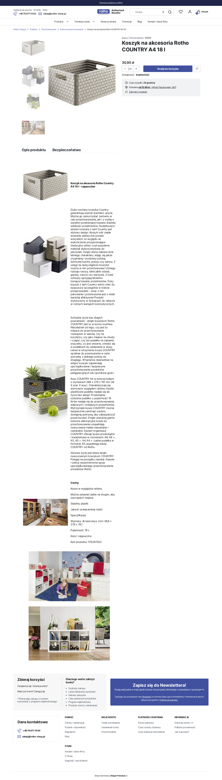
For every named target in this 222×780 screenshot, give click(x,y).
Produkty (34, 29)
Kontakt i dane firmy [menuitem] (158, 21)
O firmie (69, 756)
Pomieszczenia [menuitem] (82, 21)
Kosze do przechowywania (71, 29)
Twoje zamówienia (110, 722)
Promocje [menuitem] (127, 21)
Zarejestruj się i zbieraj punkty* (32, 686)
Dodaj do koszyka (167, 68)
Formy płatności (146, 722)
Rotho (125, 38)
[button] (170, 12)
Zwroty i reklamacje (74, 722)
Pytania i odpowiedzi (75, 727)
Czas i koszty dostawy (149, 727)
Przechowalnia (108, 731)
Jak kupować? (182, 731)
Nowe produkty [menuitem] (109, 21)
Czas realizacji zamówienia (151, 731)
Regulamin (146, 696)
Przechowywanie (48, 29)
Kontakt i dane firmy (75, 751)
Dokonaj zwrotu (183, 722)
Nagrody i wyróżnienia (76, 760)
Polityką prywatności (169, 700)
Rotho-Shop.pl (19, 29)
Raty (67, 736)
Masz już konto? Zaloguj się (31, 691)
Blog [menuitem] (139, 21)
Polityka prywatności (185, 727)
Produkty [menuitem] (59, 21)
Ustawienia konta (109, 727)
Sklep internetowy (110, 775)
